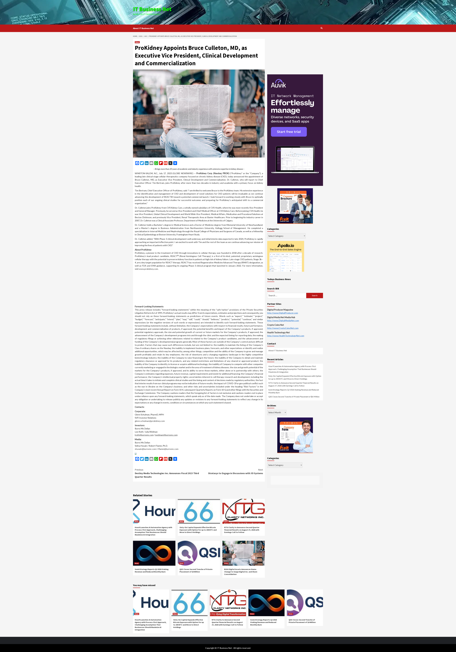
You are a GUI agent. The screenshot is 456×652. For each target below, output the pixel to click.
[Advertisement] (259, 12)
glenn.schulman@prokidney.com (150, 421)
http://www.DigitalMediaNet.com (283, 320)
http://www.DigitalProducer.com (282, 313)
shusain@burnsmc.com (145, 449)
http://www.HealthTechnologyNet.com (285, 335)
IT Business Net (152, 9)
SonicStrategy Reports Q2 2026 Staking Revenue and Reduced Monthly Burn (152, 570)
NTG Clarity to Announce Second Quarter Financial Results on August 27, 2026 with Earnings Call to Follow (241, 530)
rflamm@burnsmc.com (168, 449)
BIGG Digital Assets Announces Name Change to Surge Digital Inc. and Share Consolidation (240, 571)
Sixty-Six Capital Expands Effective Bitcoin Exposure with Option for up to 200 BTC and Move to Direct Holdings (198, 530)
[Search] (321, 28)
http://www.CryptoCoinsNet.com (282, 328)
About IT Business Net (143, 28)
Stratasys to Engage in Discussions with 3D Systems (235, 471)
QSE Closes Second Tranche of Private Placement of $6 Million (196, 570)
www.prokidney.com (148, 269)
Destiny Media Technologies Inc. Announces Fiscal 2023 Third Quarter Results (167, 473)
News (137, 42)
